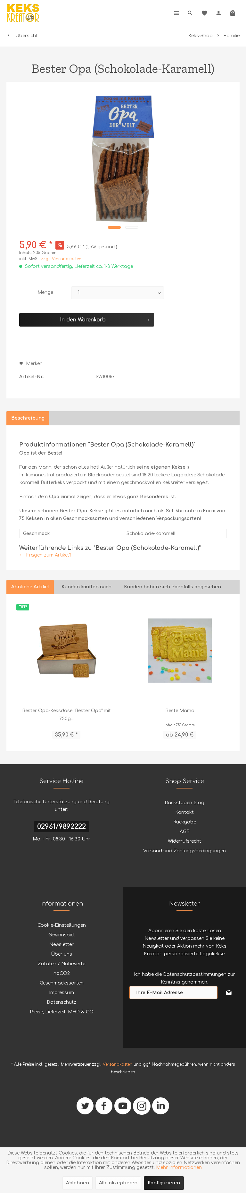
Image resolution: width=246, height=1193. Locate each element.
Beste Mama (179, 710)
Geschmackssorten (62, 983)
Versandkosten (117, 1064)
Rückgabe (184, 822)
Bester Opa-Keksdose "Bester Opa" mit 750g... (66, 714)
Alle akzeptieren (118, 1182)
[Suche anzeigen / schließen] (190, 12)
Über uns (61, 954)
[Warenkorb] (232, 12)
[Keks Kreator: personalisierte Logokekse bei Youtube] (123, 1108)
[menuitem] (176, 12)
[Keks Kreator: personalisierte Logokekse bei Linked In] (160, 1108)
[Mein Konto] (218, 12)
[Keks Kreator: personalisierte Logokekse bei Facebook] (104, 1108)
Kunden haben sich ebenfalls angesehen (172, 586)
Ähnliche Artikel (30, 586)
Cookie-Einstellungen (61, 925)
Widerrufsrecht (184, 841)
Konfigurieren (164, 1182)
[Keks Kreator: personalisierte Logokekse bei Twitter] (85, 1108)
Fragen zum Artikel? (48, 555)
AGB (185, 831)
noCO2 (61, 973)
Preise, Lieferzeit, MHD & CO (62, 1012)
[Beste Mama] (180, 650)
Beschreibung (28, 418)
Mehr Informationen (179, 1167)
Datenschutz (61, 1002)
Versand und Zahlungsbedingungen (184, 850)
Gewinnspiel (61, 935)
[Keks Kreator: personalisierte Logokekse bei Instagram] (142, 1108)
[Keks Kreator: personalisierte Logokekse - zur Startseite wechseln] (23, 12)
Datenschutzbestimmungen (194, 974)
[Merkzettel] (204, 12)
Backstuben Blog (184, 802)
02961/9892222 (61, 827)
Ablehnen (77, 1182)
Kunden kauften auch (86, 586)
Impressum (61, 992)
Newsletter (61, 944)
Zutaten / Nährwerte (61, 963)
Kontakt (184, 812)
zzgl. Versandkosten (61, 259)
